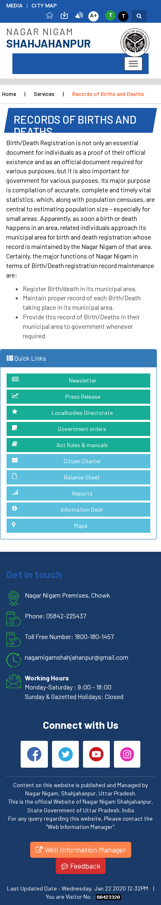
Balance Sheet (82, 477)
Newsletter (83, 380)
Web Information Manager (84, 849)
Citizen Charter (82, 460)
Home (9, 94)
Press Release (82, 396)
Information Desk (82, 509)
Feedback (84, 865)
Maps (81, 525)
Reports (82, 493)
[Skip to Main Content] (64, 15)
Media (14, 5)
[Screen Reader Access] (79, 15)
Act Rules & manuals (82, 444)
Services (44, 94)
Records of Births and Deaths (108, 94)
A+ (93, 15)
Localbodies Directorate (82, 412)
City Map (44, 5)
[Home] (49, 15)
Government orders (82, 428)
